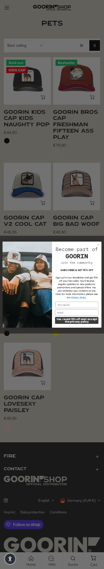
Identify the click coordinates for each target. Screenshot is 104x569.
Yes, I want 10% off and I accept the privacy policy (77, 320)
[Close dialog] (98, 244)
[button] (10, 559)
